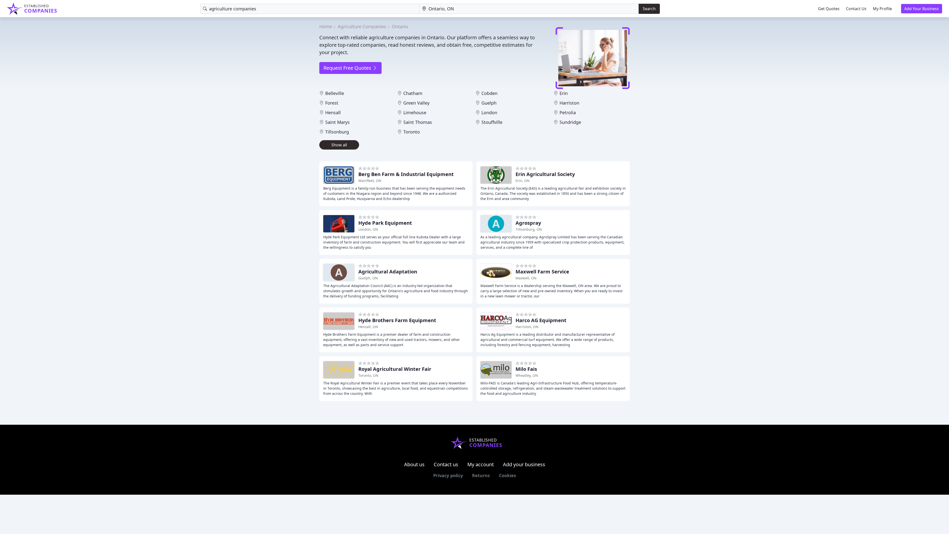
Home (325, 26)
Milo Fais (526, 369)
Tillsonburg (337, 132)
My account (480, 464)
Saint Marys (337, 122)
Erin (564, 93)
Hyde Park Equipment (385, 223)
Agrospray (528, 223)
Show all (339, 145)
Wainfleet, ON (369, 180)
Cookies (507, 475)
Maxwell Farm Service (542, 271)
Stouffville (491, 122)
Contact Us (856, 8)
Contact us (446, 464)
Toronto (411, 132)
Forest (331, 103)
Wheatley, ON (527, 375)
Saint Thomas (417, 122)
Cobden (489, 93)
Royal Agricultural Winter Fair (394, 369)
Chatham (412, 93)
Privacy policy (448, 475)
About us (414, 464)
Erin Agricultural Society (545, 174)
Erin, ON (523, 180)
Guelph (488, 103)
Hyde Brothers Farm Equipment (397, 320)
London (489, 112)
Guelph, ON (368, 278)
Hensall (333, 112)
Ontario (400, 26)
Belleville (334, 93)
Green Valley (416, 103)
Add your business (524, 464)
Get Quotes (829, 8)
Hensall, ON (368, 326)
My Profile (882, 8)
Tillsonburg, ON (529, 229)
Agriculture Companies (362, 26)
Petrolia (568, 112)
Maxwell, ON (526, 278)
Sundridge (570, 122)
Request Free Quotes (348, 68)
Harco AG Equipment (541, 320)
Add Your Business (921, 8)
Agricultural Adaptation (387, 271)
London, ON (368, 229)
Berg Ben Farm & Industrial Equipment (406, 174)
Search (649, 8)
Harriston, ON (527, 326)
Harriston (569, 103)
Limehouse (414, 112)
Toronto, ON (368, 375)
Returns (481, 475)
